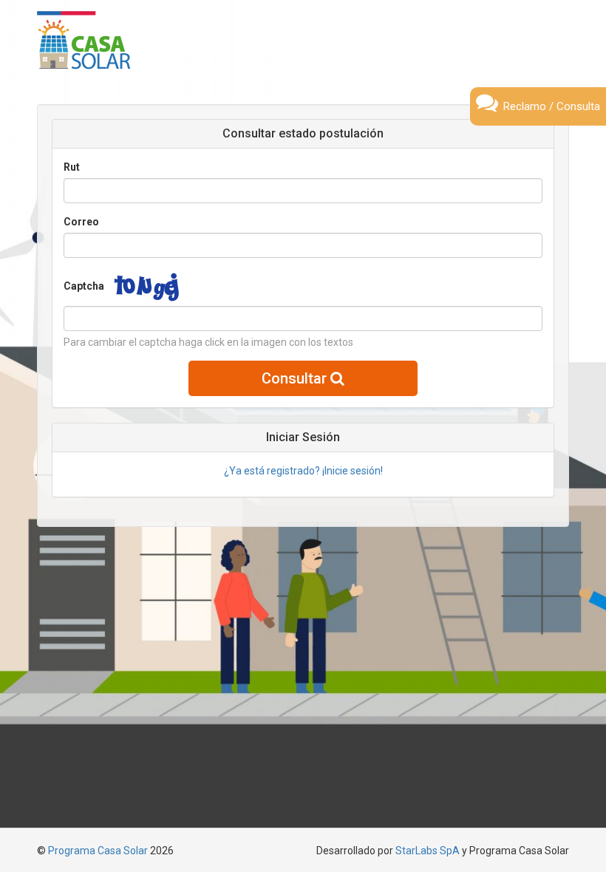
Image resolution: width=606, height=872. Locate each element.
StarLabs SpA (427, 850)
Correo (81, 222)
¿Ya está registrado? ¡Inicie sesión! (303, 471)
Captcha (84, 286)
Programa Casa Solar (98, 850)
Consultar (296, 378)
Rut (72, 167)
